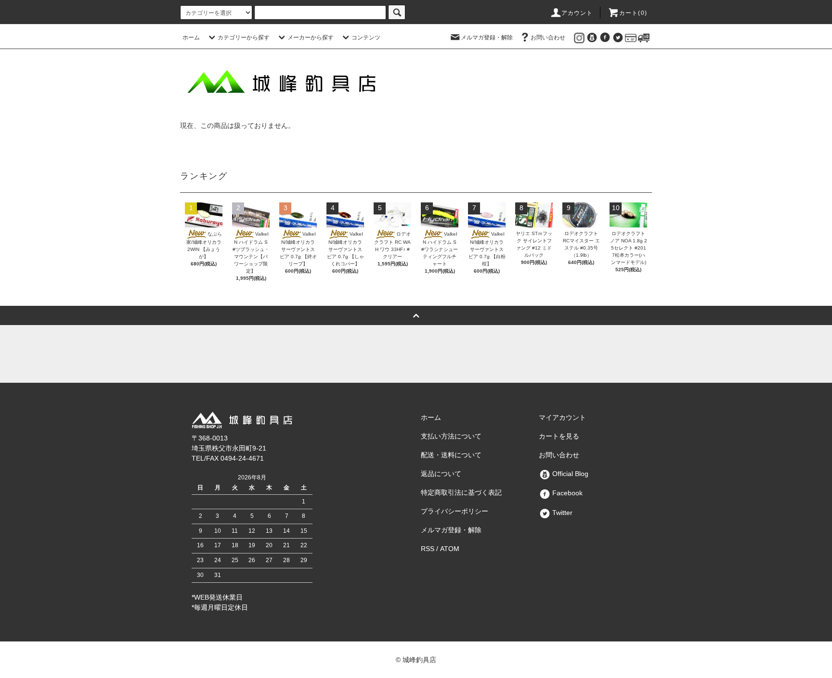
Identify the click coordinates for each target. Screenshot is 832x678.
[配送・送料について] (644, 37)
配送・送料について (451, 455)
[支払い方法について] (631, 37)
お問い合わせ (548, 37)
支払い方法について (451, 436)
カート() (633, 13)
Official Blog (569, 473)
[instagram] (579, 37)
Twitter (561, 512)
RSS (427, 548)
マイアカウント (562, 417)
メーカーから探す (310, 37)
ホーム (191, 37)
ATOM (449, 548)
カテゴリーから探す (244, 37)
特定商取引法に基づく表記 (461, 492)
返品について (441, 473)
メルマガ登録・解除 (487, 37)
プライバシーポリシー (454, 511)
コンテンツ (365, 37)
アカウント (577, 13)
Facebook (566, 493)
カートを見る (559, 436)
